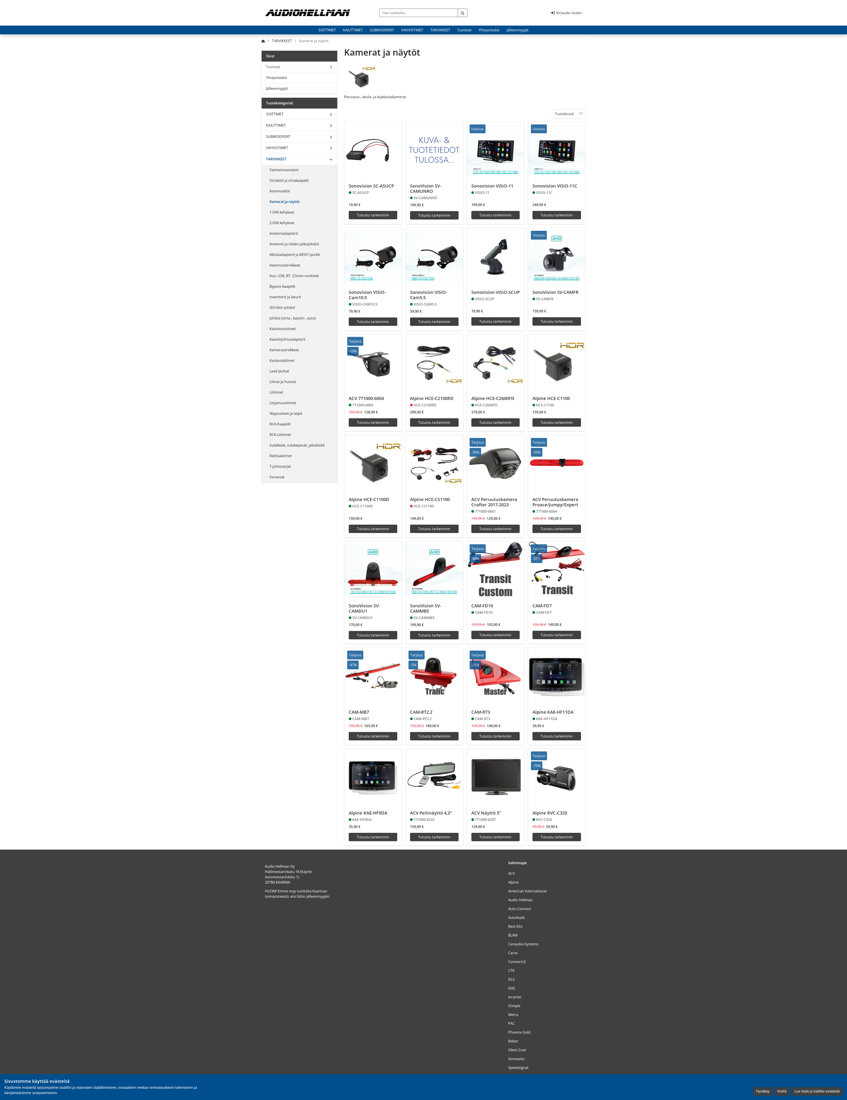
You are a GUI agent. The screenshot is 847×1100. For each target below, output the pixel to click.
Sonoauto (516, 1058)
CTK (511, 970)
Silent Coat (517, 1049)
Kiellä (782, 1091)
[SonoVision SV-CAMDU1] (373, 570)
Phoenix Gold (519, 1032)
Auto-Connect (519, 908)
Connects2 (517, 961)
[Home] (263, 40)
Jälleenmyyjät (517, 30)
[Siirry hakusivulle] (463, 13)
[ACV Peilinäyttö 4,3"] (434, 777)
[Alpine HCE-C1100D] (373, 463)
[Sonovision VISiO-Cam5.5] (434, 256)
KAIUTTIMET (353, 30)
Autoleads (516, 917)
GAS (511, 988)
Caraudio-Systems (523, 944)
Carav (513, 952)
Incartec (515, 997)
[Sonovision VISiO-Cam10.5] (373, 256)
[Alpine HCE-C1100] (556, 363)
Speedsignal (518, 1067)
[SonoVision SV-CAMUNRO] (434, 150)
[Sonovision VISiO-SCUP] (495, 256)
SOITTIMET (327, 30)
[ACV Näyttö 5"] (495, 777)
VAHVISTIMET (412, 30)
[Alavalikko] (331, 114)
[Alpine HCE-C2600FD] (495, 363)
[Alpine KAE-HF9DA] (373, 777)
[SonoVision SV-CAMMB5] (434, 570)
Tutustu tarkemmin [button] (373, 215)
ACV (511, 873)
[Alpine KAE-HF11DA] (556, 676)
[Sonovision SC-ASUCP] (373, 150)
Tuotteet (464, 30)
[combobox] (418, 13)
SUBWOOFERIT (382, 30)
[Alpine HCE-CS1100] (434, 463)
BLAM (512, 935)
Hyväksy (763, 1091)
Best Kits (515, 926)
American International (527, 891)
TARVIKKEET (440, 30)
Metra (513, 1014)
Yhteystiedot (489, 30)
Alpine (513, 882)
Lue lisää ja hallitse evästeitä (817, 1091)
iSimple (514, 1005)
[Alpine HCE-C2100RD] (434, 363)
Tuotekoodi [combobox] (564, 113)
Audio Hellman (520, 899)
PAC (511, 1023)
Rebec (513, 1041)
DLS (511, 979)
